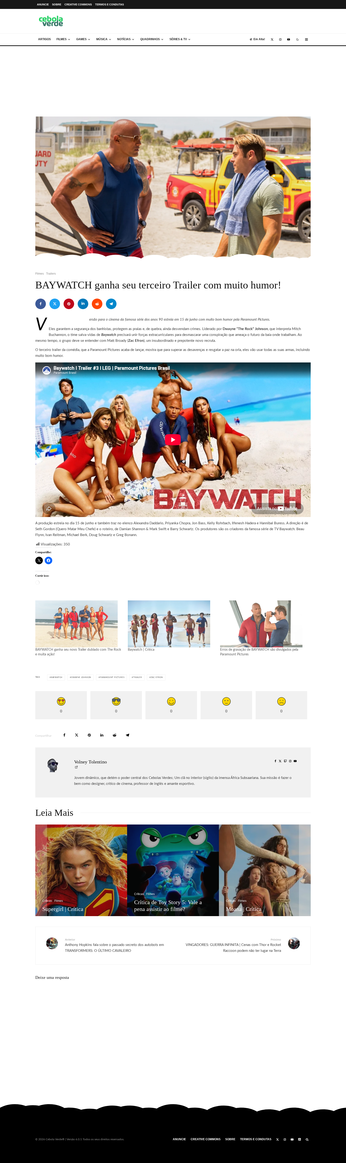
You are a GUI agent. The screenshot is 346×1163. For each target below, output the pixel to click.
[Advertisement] (173, 81)
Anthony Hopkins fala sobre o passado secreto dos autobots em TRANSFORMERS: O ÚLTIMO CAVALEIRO (114, 945)
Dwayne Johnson (81, 677)
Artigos (44, 39)
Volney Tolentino (90, 761)
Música (102, 39)
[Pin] (69, 304)
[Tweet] (54, 304)
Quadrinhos (150, 39)
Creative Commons (78, 4)
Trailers (51, 273)
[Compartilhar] (40, 304)
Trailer (137, 677)
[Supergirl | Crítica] (268, 870)
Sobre (56, 4)
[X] (272, 39)
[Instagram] (280, 39)
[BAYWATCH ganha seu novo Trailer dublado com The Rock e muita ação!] (79, 623)
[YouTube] (288, 39)
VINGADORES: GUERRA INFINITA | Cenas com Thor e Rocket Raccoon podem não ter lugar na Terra (233, 945)
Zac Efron (157, 677)
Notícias (124, 39)
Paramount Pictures (112, 677)
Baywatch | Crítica (141, 649)
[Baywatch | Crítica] (172, 623)
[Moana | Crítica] (84, 870)
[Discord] (299, 1139)
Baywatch (56, 677)
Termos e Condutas (109, 4)
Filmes (61, 39)
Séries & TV (178, 39)
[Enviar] (97, 304)
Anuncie (43, 4)
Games (81, 39)
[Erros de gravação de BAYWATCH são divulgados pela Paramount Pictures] (264, 623)
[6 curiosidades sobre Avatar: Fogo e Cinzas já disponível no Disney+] (176, 870)
